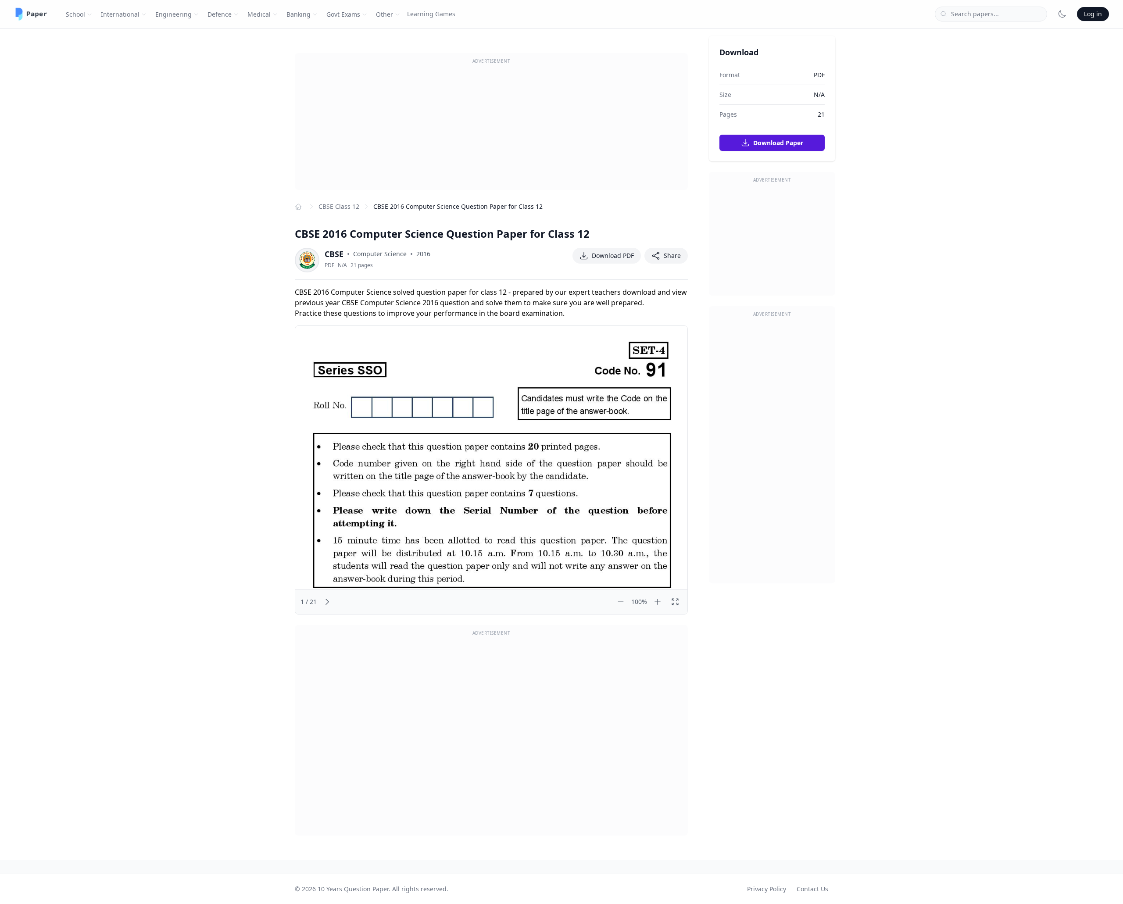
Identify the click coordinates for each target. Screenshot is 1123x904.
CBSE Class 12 (338, 206)
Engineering (173, 14)
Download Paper (777, 143)
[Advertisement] (491, 128)
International (120, 14)
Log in (1093, 14)
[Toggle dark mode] (1062, 14)
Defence (219, 14)
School (75, 14)
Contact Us (812, 889)
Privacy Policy (766, 889)
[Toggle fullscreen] (675, 602)
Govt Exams (343, 14)
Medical (259, 14)
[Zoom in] (658, 602)
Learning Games (431, 14)
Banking (298, 14)
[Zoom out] (621, 602)
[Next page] (327, 602)
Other (384, 14)
